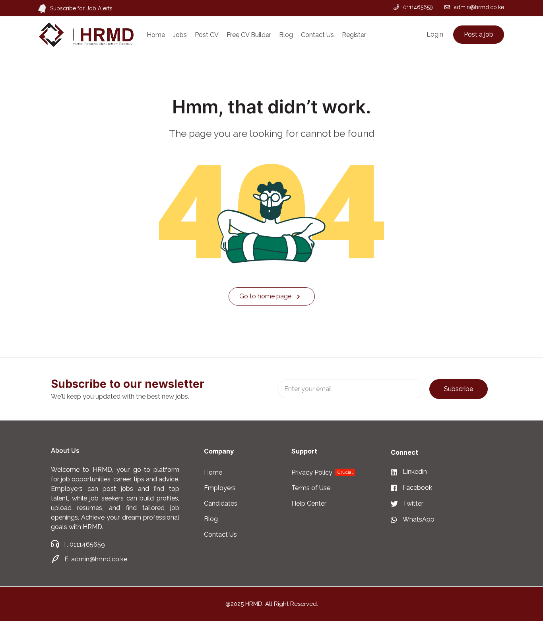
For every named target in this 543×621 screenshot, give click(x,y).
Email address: (351, 389)
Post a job (478, 34)
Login (435, 34)
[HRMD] (86, 34)
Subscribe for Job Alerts (81, 8)
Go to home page (266, 296)
